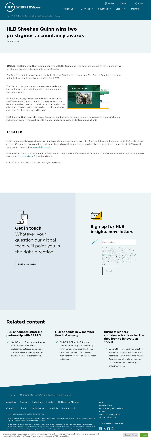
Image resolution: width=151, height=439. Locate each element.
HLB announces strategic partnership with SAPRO (24, 333)
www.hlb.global (41, 147)
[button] (139, 3)
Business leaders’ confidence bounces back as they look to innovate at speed (124, 337)
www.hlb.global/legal (22, 156)
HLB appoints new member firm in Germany (74, 333)
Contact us (130, 262)
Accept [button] (144, 435)
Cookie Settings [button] (131, 435)
